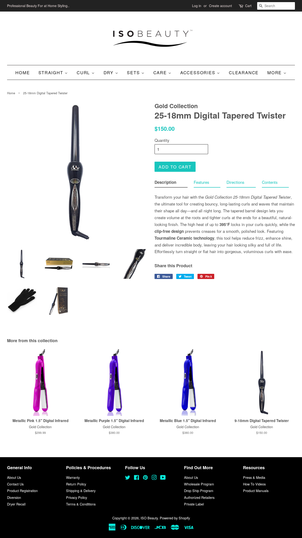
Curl (84, 72)
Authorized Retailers (199, 497)
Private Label (194, 503)
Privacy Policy (76, 497)
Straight (51, 72)
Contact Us (15, 483)
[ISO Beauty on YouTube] (163, 478)
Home (22, 72)
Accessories (198, 72)
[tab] (171, 183)
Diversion (14, 497)
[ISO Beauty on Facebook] (136, 478)
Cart (248, 5)
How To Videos (254, 483)
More (275, 72)
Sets (134, 72)
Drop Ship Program (198, 490)
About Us (14, 477)
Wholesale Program (199, 483)
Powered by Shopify (175, 517)
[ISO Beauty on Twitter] (127, 478)
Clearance (244, 72)
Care (160, 72)
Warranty (73, 477)
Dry (109, 72)
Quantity (162, 140)
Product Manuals (255, 490)
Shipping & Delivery (81, 490)
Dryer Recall (16, 503)
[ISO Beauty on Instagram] (154, 478)
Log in (196, 5)
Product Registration (22, 490)
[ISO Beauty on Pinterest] (145, 478)
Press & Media (254, 477)
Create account (220, 5)
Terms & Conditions (81, 503)
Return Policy (76, 483)
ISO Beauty (149, 517)
